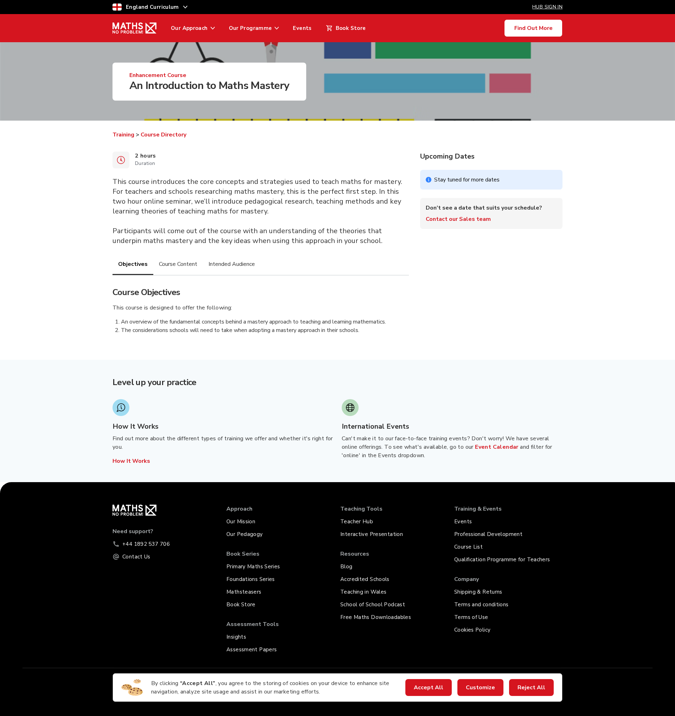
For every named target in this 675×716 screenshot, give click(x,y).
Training (123, 135)
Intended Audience (231, 264)
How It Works (131, 461)
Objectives (133, 264)
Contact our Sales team (458, 219)
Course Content (178, 264)
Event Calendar (497, 447)
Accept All (428, 687)
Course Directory (163, 135)
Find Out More (533, 28)
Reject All (531, 687)
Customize (480, 687)
